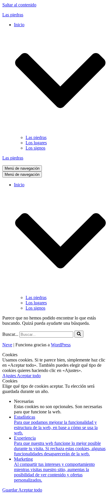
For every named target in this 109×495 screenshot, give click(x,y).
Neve (7, 344)
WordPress (61, 344)
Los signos (35, 147)
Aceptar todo (29, 375)
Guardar (10, 489)
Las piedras (36, 137)
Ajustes (9, 375)
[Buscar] (78, 334)
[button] (79, 334)
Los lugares (36, 142)
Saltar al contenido (19, 4)
